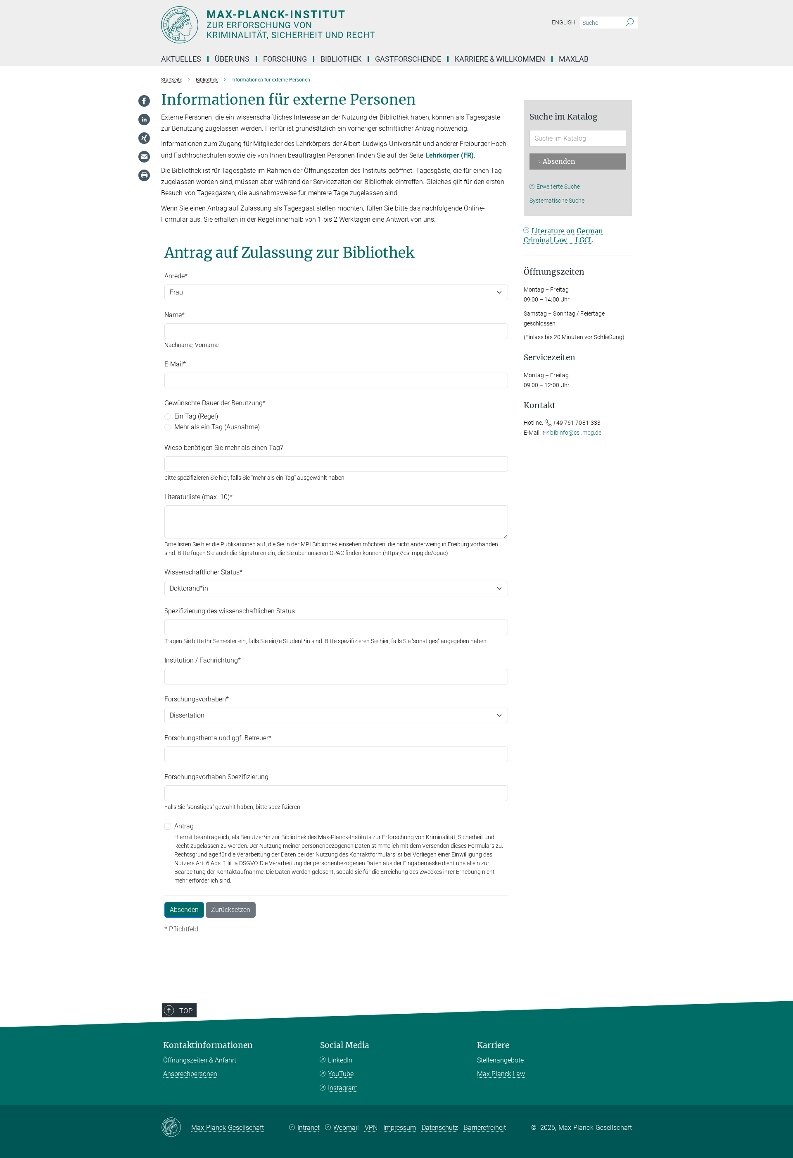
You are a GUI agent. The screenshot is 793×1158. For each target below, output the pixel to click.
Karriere (493, 1045)
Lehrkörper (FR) (449, 155)
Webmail (346, 1128)
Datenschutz (440, 1128)
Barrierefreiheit (485, 1128)
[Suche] (629, 23)
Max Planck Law (501, 1074)
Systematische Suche (557, 200)
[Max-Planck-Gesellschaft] (176, 1128)
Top (185, 1011)
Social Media (344, 1045)
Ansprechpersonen (190, 1074)
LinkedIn (340, 1060)
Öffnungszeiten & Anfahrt (199, 1060)
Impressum (399, 1128)
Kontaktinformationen (208, 1045)
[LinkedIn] (144, 119)
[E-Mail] (144, 157)
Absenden (559, 161)
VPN (371, 1128)
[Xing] (144, 138)
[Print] (144, 175)
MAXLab (574, 59)
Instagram (343, 1088)
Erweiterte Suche (558, 186)
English (563, 22)
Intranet (308, 1128)
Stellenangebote (500, 1060)
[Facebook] (144, 101)
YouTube (341, 1074)
